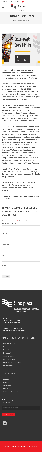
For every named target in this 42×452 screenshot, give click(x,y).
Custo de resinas (9, 359)
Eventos (6, 379)
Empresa (6, 244)
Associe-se (9, 1)
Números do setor (9, 343)
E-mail (5, 234)
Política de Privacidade (10, 392)
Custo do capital (8, 356)
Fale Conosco (16, 1)
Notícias (6, 382)
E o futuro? (7, 353)
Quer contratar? (8, 365)
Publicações (7, 385)
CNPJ (4, 255)
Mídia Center (7, 389)
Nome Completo (9, 223)
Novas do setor (8, 350)
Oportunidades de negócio (12, 362)
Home (3, 1)
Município (6, 265)
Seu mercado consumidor (11, 347)
